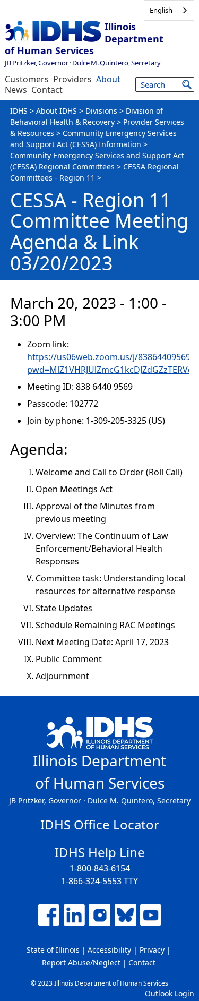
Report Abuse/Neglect (81, 962)
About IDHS (56, 111)
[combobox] (169, 10)
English (161, 10)
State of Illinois (53, 950)
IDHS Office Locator (99, 824)
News (16, 90)
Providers (72, 79)
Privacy (152, 950)
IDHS (19, 111)
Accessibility (109, 950)
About (108, 79)
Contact (47, 90)
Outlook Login (169, 993)
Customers (27, 79)
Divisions (101, 111)
